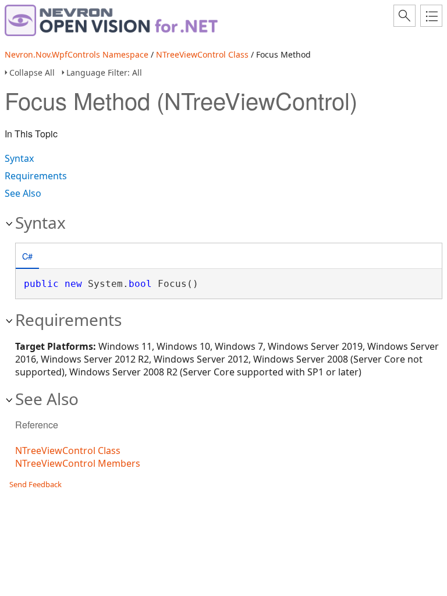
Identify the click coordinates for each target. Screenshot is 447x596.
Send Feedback (35, 484)
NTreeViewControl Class (202, 54)
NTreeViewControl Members (77, 463)
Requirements (36, 175)
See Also (23, 193)
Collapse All (32, 72)
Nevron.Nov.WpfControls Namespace (76, 54)
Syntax (19, 158)
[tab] (27, 257)
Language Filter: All (104, 72)
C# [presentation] (27, 256)
